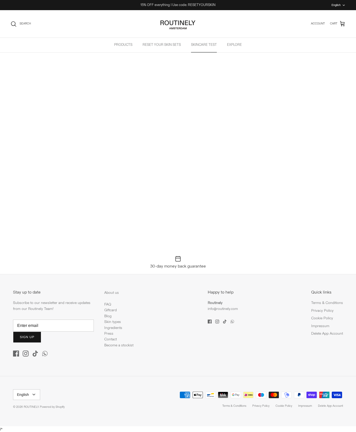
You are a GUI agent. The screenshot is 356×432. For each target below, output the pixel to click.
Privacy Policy (322, 310)
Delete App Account (327, 333)
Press (108, 333)
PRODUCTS (123, 45)
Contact (110, 339)
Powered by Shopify (52, 407)
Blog (108, 316)
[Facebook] (16, 354)
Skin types (112, 322)
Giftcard (110, 310)
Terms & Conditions (327, 303)
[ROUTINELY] (178, 24)
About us (111, 292)
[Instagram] (26, 354)
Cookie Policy (322, 318)
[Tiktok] (35, 354)
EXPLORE (234, 45)
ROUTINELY (31, 407)
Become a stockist (118, 345)
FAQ (107, 304)
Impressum (320, 326)
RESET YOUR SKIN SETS (162, 45)
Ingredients (113, 328)
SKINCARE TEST (204, 45)
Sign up (27, 337)
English (336, 5)
